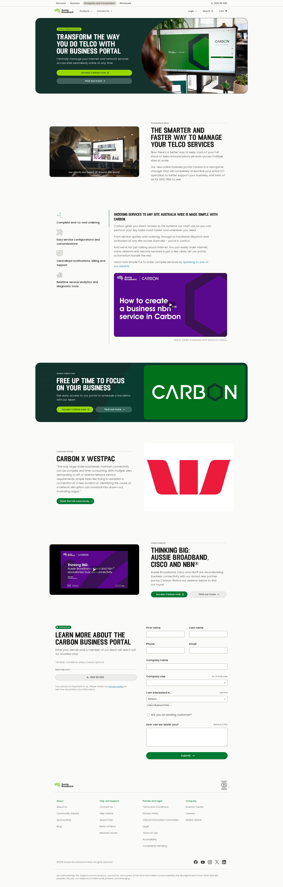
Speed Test (106, 820)
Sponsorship (64, 820)
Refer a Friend (107, 826)
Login (191, 11)
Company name (157, 660)
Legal (146, 826)
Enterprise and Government (99, 3)
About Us (62, 807)
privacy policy (116, 686)
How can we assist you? (162, 724)
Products (84, 11)
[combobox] (187, 683)
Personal (61, 3)
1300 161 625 (220, 3)
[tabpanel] (171, 276)
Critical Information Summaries (160, 820)
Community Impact (68, 813)
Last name (196, 628)
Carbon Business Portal (158, 705)
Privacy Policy (150, 813)
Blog (59, 826)
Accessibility (150, 839)
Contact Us (103, 11)
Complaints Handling (155, 846)
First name (153, 628)
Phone (150, 644)
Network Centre (108, 833)
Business (75, 3)
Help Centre (106, 813)
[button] (94, 151)
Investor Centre (195, 807)
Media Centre (193, 820)
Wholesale (125, 3)
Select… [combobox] (153, 699)
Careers (190, 813)
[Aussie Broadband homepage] (63, 11)
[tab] (81, 218)
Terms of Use (150, 833)
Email (192, 644)
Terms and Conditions (155, 807)
